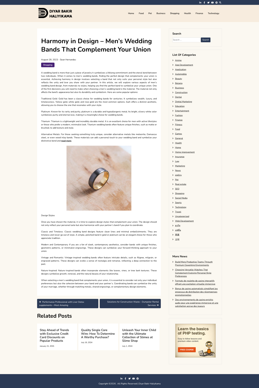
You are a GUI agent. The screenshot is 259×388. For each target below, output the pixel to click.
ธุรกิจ (177, 225)
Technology (213, 13)
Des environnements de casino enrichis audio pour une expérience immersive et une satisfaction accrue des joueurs (196, 303)
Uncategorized (182, 216)
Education (180, 106)
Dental (178, 97)
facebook (204, 2)
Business (160, 13)
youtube (212, 2)
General (179, 138)
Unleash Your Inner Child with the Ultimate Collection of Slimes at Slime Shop (139, 335)
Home (131, 13)
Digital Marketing (183, 101)
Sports (178, 202)
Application (180, 69)
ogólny (178, 175)
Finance (199, 13)
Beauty (178, 78)
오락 (177, 239)
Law (177, 161)
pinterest (216, 2)
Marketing (180, 165)
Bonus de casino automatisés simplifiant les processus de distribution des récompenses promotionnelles (196, 292)
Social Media (181, 198)
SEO (177, 188)
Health (187, 13)
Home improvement (185, 152)
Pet (150, 13)
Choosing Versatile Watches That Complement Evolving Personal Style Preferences (193, 273)
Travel (178, 211)
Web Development (184, 221)
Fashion (179, 115)
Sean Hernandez (68, 59)
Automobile (181, 74)
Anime (178, 60)
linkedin (200, 2)
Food (141, 13)
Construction (181, 92)
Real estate (180, 184)
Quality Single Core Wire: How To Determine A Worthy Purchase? (98, 333)
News (178, 170)
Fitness (178, 124)
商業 (177, 234)
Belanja (178, 83)
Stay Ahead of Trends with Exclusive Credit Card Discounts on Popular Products (54, 335)
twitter (208, 2)
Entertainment (182, 110)
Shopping (174, 13)
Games (178, 133)
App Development (184, 64)
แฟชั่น (178, 230)
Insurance (179, 156)
